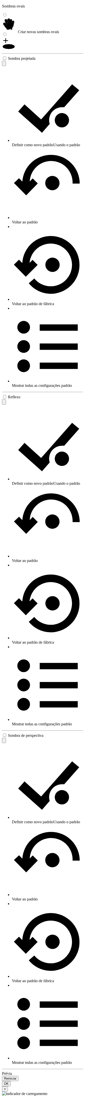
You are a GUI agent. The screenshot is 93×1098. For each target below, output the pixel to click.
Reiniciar (10, 1078)
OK (6, 1084)
